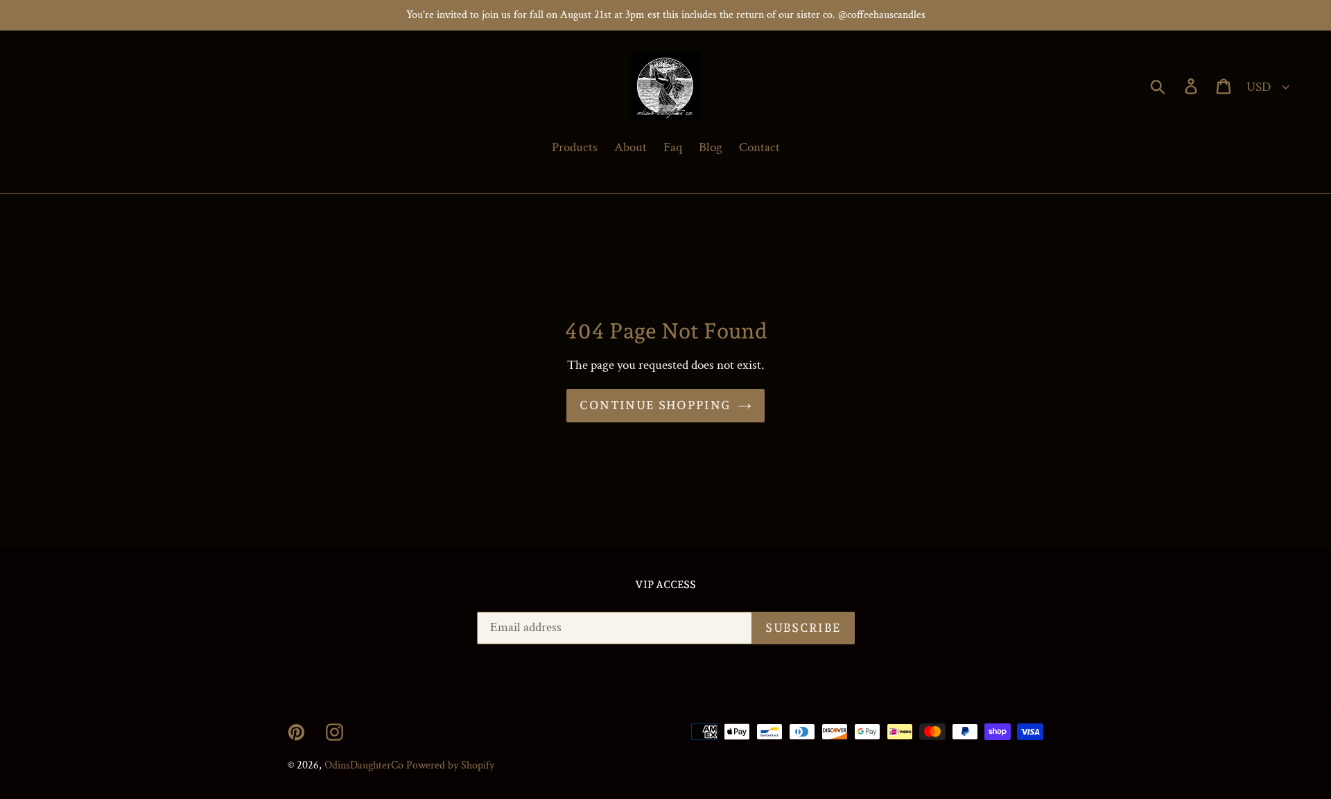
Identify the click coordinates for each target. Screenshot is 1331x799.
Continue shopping (655, 405)
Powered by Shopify (450, 765)
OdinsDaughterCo (363, 765)
